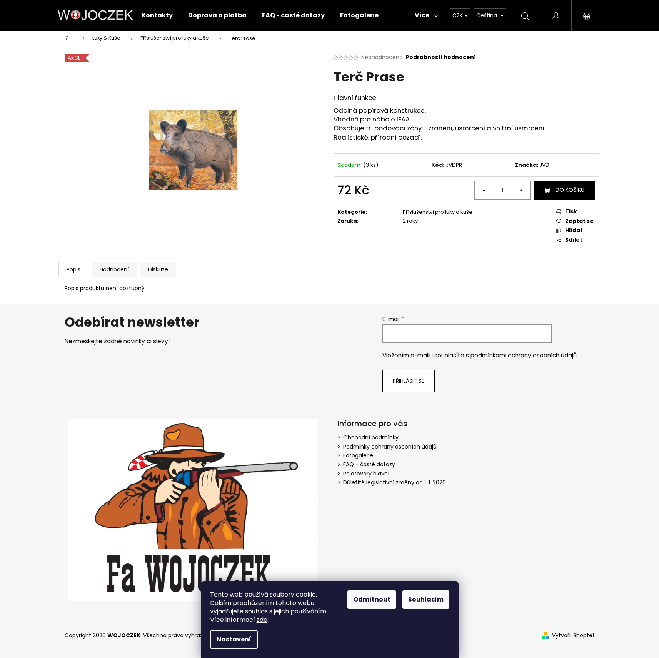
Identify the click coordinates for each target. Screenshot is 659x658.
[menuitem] (157, 15)
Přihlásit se (408, 381)
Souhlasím (426, 599)
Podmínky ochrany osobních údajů (390, 446)
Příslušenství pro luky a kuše (437, 212)
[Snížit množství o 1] (484, 190)
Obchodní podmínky (371, 437)
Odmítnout (371, 599)
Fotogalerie (358, 455)
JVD (544, 165)
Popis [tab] (73, 269)
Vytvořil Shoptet (573, 635)
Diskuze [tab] (158, 269)
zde (262, 619)
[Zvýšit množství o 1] (521, 190)
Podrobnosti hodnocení (441, 57)
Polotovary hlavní (366, 473)
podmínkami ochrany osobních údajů (523, 355)
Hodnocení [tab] (114, 269)
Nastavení (234, 639)
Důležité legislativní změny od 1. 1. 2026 (394, 482)
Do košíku (570, 190)
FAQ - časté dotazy (369, 464)
